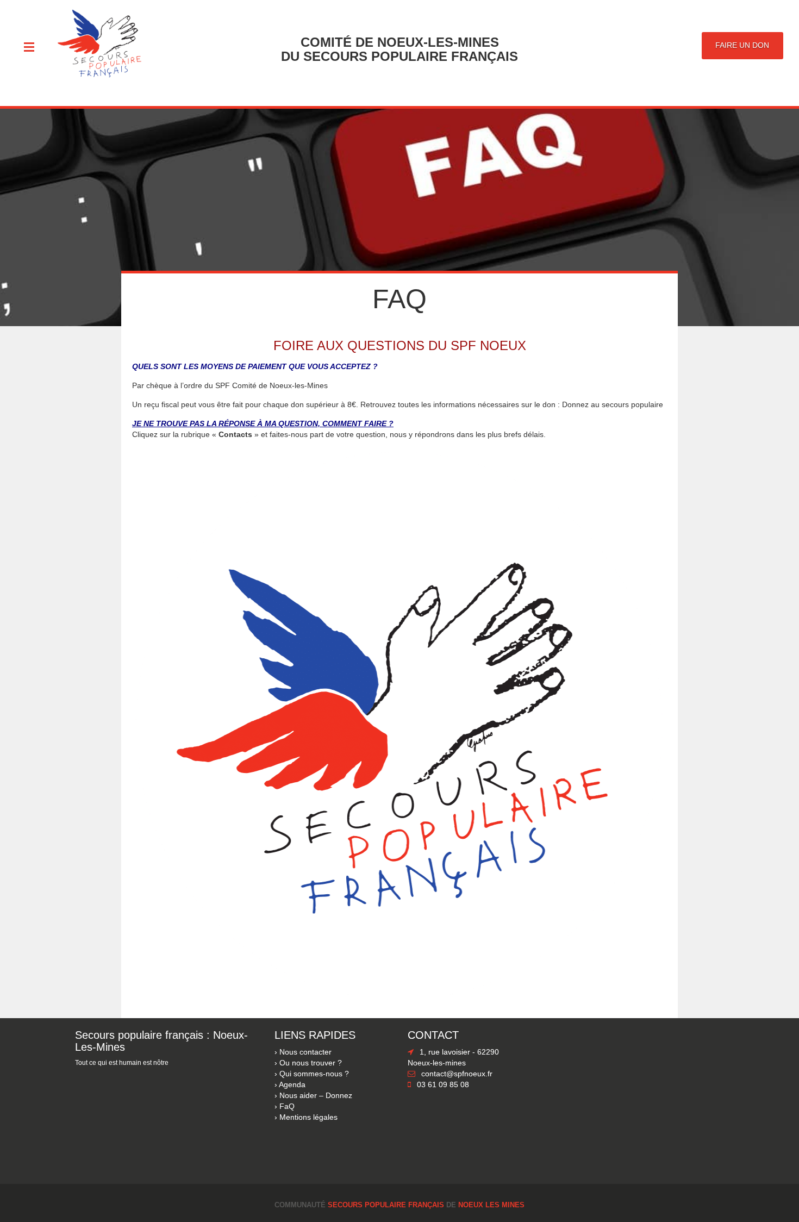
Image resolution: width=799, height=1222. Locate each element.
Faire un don (742, 45)
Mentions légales (308, 1117)
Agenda (292, 1084)
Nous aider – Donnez (315, 1095)
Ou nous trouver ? (310, 1062)
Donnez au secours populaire (613, 404)
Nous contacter (305, 1052)
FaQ (287, 1106)
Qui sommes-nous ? (314, 1073)
